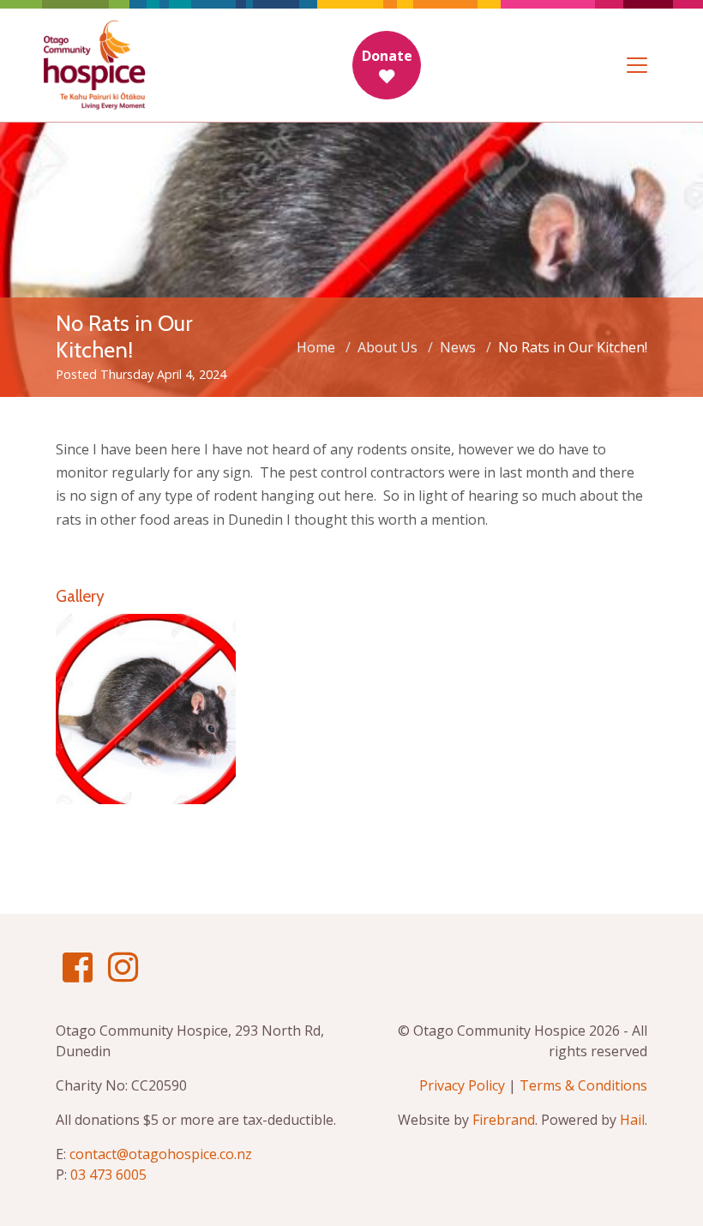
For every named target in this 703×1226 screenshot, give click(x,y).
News (458, 347)
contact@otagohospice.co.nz (160, 1154)
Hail (632, 1119)
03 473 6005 (108, 1174)
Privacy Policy (462, 1085)
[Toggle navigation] (637, 65)
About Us (388, 347)
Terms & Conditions (583, 1085)
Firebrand (503, 1119)
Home (316, 347)
